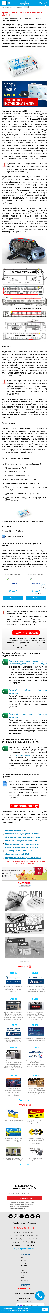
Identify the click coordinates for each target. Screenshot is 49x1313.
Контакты (24, 1280)
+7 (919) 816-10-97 (28, 1245)
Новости (24, 1275)
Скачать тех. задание (14, 537)
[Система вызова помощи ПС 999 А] (24, 900)
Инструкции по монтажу (24, 1296)
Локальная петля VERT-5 (17, 854)
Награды (24, 1263)
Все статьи (24, 1165)
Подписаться (24, 1198)
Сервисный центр (24, 1301)
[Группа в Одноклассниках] (21, 1216)
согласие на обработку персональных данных (24, 1204)
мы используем (16, 1310)
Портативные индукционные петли (22, 834)
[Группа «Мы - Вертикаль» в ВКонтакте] (16, 1216)
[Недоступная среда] (24, 923)
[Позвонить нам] (40, 3)
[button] (43, 586)
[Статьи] (24, 1105)
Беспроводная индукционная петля (22, 844)
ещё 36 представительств (24, 1249)
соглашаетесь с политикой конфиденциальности (19, 1207)
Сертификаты (24, 1268)
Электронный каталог (24, 1288)
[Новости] (24, 884)
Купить (13, 598)
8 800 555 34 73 (24, 1228)
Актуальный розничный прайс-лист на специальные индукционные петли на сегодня (28, 662)
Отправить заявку (24, 806)
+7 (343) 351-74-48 (30, 1235)
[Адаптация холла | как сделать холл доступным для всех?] (24, 947)
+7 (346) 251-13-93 (28, 1242)
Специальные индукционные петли (22, 847)
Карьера (24, 1278)
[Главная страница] (24, 2)
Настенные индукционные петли (21, 841)
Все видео (24, 962)
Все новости (24, 1100)
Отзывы (24, 1265)
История (24, 1260)
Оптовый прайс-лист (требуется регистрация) (28, 691)
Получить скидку (26, 632)
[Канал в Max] (38, 1216)
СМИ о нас (24, 1273)
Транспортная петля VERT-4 (18, 851)
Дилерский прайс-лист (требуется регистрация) (28, 715)
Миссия (24, 1258)
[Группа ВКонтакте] (10, 1216)
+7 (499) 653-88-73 (28, 1232)
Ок (44, 1309)
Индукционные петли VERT (18, 830)
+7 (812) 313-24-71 (32, 1239)
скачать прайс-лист (24, 755)
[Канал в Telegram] (32, 1216)
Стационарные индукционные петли (23, 837)
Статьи (24, 1270)
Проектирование (24, 1291)
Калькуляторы (24, 1298)
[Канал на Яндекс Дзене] (27, 1216)
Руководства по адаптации (24, 1293)
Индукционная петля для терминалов (23, 858)
